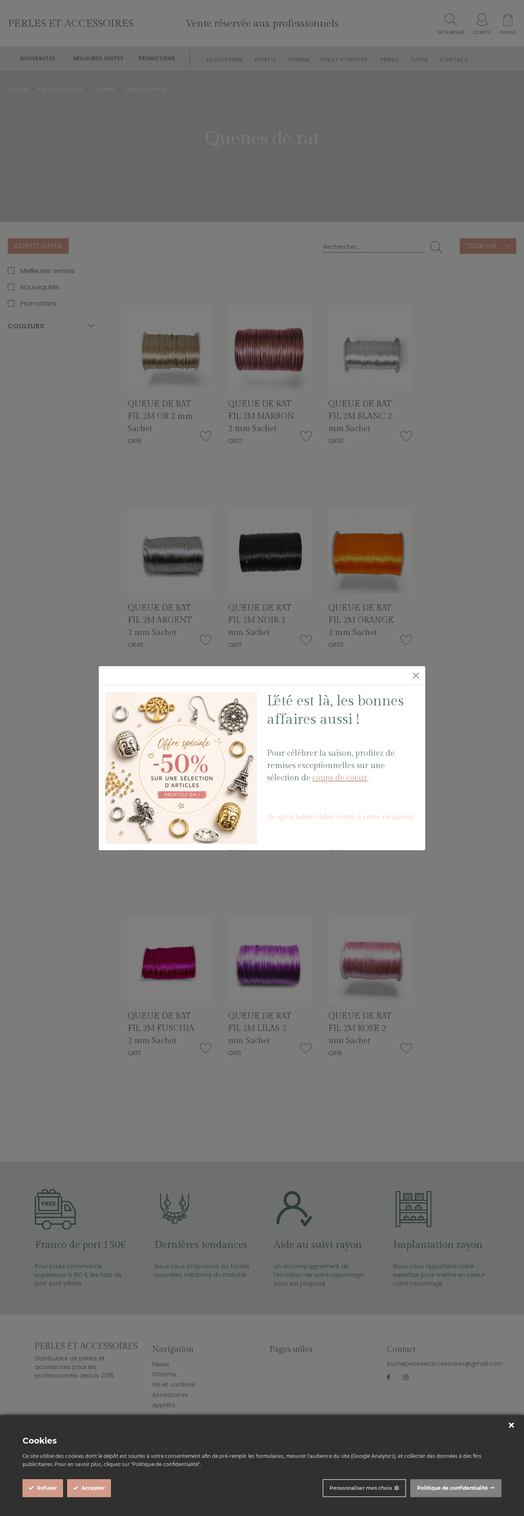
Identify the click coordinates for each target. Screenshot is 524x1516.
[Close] (416, 675)
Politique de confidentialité (452, 1488)
